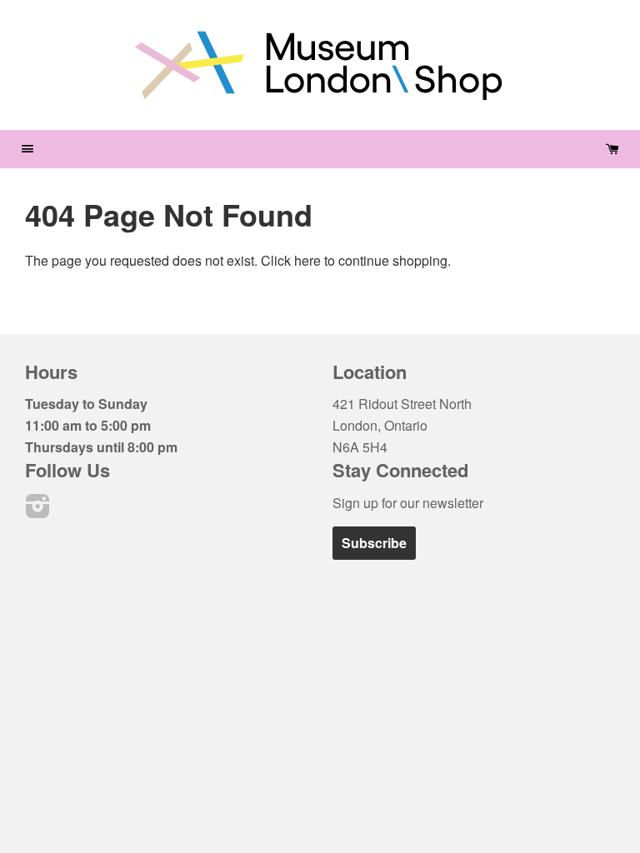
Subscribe (374, 542)
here (307, 260)
